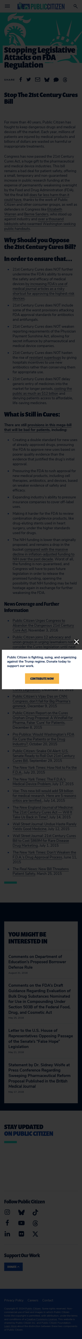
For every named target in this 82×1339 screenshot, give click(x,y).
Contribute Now (42, 678)
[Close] (76, 642)
